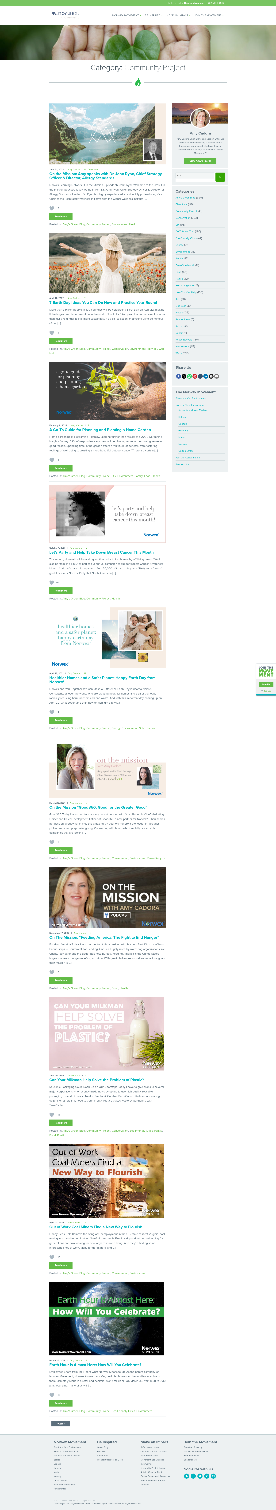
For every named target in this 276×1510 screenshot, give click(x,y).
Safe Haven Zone (149, 1455)
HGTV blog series (185, 285)
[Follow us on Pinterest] (206, 1476)
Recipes (180, 326)
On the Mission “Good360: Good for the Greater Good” (98, 807)
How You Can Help (186, 292)
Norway (182, 444)
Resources (102, 1455)
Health (133, 224)
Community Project (98, 224)
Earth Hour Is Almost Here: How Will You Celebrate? (95, 1364)
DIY (114, 476)
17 (85, 673)
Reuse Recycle (156, 858)
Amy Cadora (74, 169)
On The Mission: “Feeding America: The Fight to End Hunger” (104, 937)
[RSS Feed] (186, 1476)
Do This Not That (185, 231)
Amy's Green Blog (73, 224)
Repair (179, 333)
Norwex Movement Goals (196, 1451)
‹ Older (61, 1423)
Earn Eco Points (191, 1455)
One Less (181, 306)
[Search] (220, 177)
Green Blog (102, 1447)
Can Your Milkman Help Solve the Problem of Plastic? (96, 1080)
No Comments (91, 169)
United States (185, 451)
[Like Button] (51, 208)
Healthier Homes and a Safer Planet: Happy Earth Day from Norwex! (102, 679)
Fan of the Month (185, 265)
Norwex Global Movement (190, 405)
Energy (116, 728)
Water (179, 353)
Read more (61, 216)
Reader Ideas (183, 319)
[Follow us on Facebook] (193, 1476)
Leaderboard (190, 1459)
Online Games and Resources (155, 1476)
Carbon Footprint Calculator (154, 1451)
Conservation (120, 349)
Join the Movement (208, 15)
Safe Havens (147, 728)
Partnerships (182, 464)
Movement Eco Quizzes (152, 1459)
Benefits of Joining (193, 1447)
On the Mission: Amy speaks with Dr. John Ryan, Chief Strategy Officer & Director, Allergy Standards (105, 175)
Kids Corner (146, 1464)
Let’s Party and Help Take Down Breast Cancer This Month (101, 552)
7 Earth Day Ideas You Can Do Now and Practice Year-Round (103, 302)
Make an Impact (177, 15)
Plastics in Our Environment (191, 398)
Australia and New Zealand (193, 410)
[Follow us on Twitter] (200, 1476)
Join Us (211, 2)
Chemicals (181, 204)
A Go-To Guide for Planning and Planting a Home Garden (100, 429)
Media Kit (145, 1484)
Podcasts (101, 1451)
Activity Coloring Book (151, 1472)
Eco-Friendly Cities (141, 1130)
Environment (120, 224)
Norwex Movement (125, 15)
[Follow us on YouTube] (213, 1476)
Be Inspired (152, 15)
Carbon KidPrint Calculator (153, 1468)
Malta (181, 437)
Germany (183, 430)
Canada (182, 423)
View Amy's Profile (200, 161)
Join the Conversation (188, 457)
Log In (220, 2)
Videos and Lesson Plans (153, 1480)
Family (139, 476)
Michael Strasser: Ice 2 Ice (110, 1459)
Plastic (61, 1135)
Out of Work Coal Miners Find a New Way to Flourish (95, 1227)
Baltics (182, 417)
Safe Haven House (150, 1447)
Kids (178, 299)
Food (147, 476)
